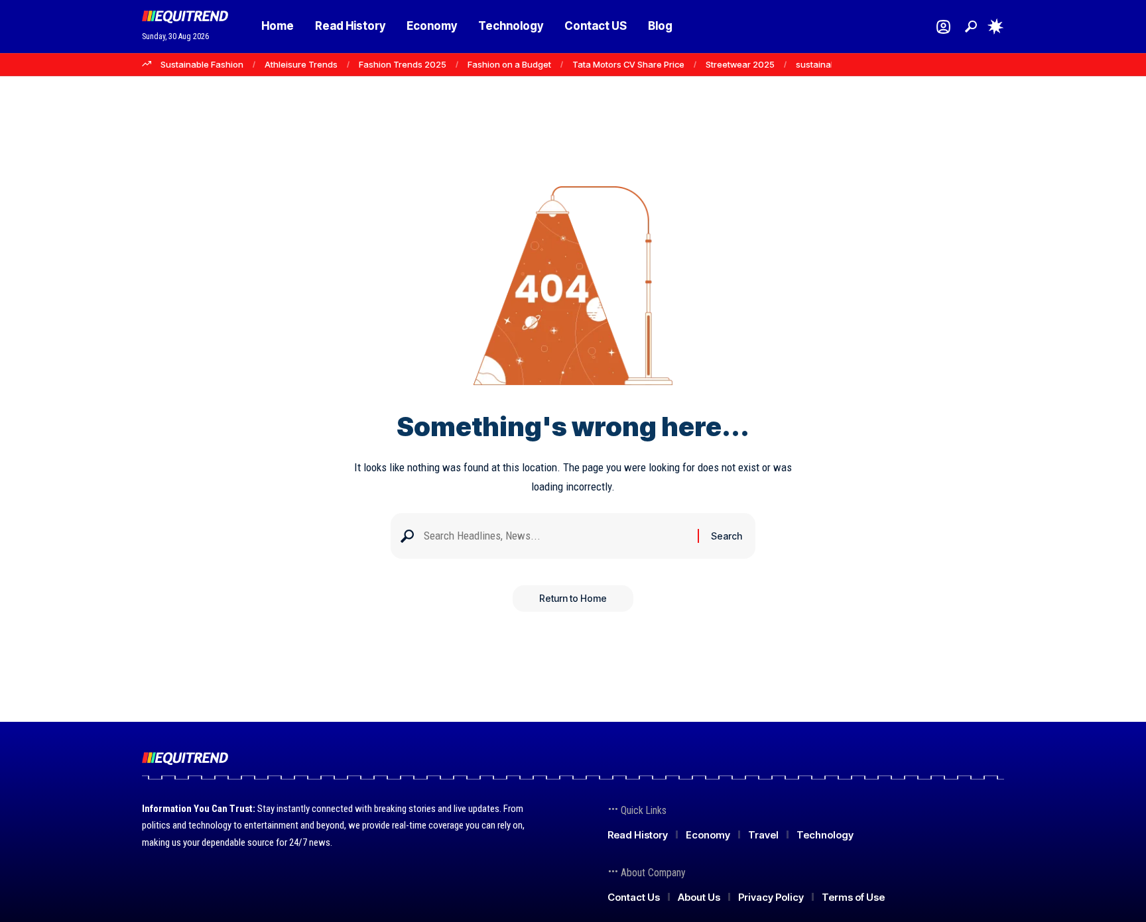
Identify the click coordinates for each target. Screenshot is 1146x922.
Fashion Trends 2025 (402, 64)
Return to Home (573, 598)
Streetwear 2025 (740, 64)
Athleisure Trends (301, 64)
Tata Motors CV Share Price (628, 64)
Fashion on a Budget (509, 64)
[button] (971, 26)
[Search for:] (556, 536)
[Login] (943, 27)
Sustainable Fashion (201, 64)
